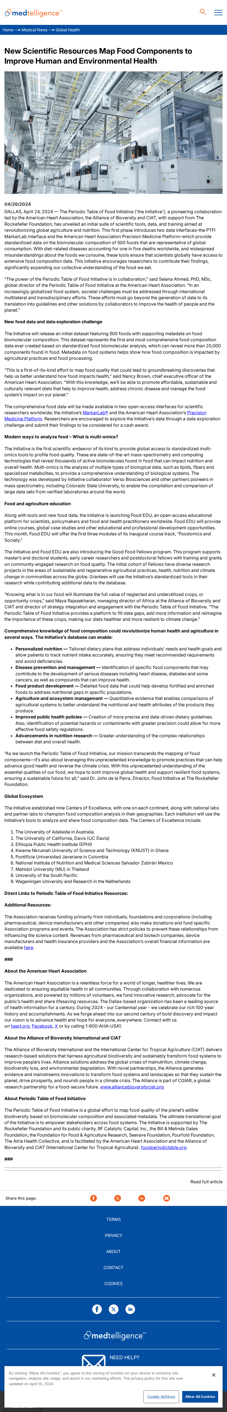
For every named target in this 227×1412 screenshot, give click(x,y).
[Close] (214, 1375)
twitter (117, 1198)
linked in (142, 1198)
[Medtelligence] (33, 13)
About (113, 1251)
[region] (113, 1387)
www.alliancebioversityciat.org (132, 1087)
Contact (113, 1267)
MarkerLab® (95, 412)
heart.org (20, 1026)
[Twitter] (113, 1309)
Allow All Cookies (200, 1396)
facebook (93, 1198)
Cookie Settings (161, 1396)
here (28, 947)
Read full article (206, 1181)
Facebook (42, 1026)
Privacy (113, 1235)
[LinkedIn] (130, 1309)
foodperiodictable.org (164, 1147)
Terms (113, 1219)
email (166, 1198)
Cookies (113, 1283)
